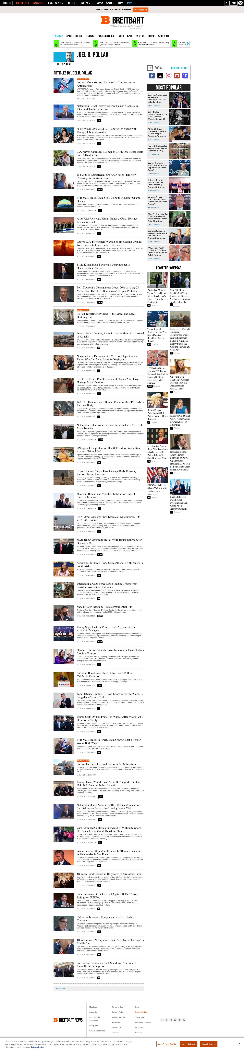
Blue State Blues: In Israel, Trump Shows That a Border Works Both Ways (109, 741)
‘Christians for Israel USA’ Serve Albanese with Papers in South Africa (110, 564)
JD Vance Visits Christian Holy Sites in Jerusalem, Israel (109, 874)
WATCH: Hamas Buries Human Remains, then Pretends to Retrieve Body (110, 403)
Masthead (93, 1007)
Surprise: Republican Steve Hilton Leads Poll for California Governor (105, 674)
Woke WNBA (163, 36)
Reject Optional (188, 1043)
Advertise (116, 1022)
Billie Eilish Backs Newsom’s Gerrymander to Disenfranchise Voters (103, 266)
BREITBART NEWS (71, 1020)
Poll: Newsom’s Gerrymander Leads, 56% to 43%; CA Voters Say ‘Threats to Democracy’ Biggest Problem (108, 289)
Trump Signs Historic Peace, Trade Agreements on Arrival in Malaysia (106, 628)
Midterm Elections (145, 36)
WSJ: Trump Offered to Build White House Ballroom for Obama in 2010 (109, 541)
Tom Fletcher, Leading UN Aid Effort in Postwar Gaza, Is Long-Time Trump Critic (110, 695)
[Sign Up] (140, 10)
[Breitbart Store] (129, 3)
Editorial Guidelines (97, 1031)
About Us (93, 1012)
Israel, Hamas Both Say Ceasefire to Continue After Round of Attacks (110, 334)
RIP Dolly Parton (74, 36)
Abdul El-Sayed (125, 36)
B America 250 (54, 3)
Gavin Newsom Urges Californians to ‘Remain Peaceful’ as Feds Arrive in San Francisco (109, 852)
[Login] (233, 3)
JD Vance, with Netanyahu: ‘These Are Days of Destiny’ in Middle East (110, 941)
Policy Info (93, 1026)
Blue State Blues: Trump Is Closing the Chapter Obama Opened (108, 199)
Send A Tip (139, 1027)
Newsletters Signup (143, 1022)
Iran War (90, 36)
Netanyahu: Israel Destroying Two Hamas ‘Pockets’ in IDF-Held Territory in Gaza (108, 107)
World (109, 3)
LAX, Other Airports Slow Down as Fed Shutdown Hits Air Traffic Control (108, 518)
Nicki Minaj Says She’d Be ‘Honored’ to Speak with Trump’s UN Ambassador (107, 130)
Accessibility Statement (94, 1019)
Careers (115, 1033)
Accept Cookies (208, 1043)
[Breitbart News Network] (150, 68)
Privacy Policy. (37, 1047)
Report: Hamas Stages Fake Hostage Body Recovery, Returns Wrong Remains (107, 472)
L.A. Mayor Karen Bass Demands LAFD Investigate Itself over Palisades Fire (110, 153)
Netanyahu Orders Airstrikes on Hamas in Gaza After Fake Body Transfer (110, 426)
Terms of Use (117, 1007)
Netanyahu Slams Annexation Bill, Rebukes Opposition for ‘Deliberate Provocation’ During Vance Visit (108, 806)
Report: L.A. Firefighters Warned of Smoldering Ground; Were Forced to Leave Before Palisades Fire (109, 243)
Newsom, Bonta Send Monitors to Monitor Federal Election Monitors (106, 495)
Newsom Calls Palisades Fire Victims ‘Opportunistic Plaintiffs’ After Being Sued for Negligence (107, 357)
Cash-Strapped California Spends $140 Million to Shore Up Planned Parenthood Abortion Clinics (109, 829)
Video (120, 3)
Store (137, 1007)
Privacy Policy (118, 1012)
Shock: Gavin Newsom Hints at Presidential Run (104, 607)
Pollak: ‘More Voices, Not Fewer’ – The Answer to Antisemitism (106, 84)
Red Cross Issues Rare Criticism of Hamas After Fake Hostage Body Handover (108, 380)
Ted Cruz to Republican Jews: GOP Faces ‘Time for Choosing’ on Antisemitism (106, 176)
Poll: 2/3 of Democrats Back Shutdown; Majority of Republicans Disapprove (106, 964)
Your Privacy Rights (167, 1043)
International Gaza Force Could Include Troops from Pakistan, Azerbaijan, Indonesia (107, 585)
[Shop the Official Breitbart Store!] (180, 68)
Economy (98, 3)
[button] (7, 3)
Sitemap (138, 1033)
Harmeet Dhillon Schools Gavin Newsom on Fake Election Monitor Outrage (110, 651)
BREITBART (127, 20)
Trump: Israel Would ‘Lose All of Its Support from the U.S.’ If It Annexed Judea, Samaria (108, 783)
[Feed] (184, 1020)
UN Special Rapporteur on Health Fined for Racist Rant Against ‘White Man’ (109, 449)
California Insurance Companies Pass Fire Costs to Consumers (106, 918)
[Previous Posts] (64, 988)
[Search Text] (227, 3)
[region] (122, 1043)
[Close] (239, 1043)
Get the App (139, 1017)
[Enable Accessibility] (240, 3)
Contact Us (116, 1027)
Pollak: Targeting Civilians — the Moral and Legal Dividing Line (106, 315)
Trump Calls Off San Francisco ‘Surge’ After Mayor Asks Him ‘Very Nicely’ (110, 718)
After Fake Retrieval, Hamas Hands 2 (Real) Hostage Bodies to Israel (107, 220)
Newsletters (38, 3)
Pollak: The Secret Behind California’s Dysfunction (106, 764)
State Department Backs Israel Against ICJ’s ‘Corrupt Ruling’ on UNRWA (108, 895)
